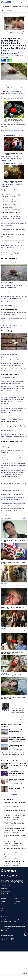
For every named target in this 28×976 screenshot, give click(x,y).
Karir (2, 908)
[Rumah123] (6, 2)
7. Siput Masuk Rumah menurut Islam (11, 209)
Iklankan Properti (17, 901)
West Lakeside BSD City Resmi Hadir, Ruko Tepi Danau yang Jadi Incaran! (18, 746)
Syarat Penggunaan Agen (6, 921)
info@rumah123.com (6, 891)
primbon (5, 515)
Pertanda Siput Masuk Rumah (8, 196)
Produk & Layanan (4, 903)
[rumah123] (9, 870)
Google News (14, 499)
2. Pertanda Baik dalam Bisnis (9, 201)
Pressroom (3, 910)
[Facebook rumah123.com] (2, 876)
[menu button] (26, 2)
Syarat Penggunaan (4, 919)
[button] (18, 194)
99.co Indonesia (17, 916)
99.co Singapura (17, 919)
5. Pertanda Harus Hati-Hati (9, 206)
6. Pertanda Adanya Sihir (8, 207)
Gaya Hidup (10, 13)
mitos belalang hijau (15, 130)
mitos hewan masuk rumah (19, 93)
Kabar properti (5, 6)
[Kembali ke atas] (25, 935)
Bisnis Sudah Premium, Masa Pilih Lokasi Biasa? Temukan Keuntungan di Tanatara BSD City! (16, 738)
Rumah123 (16, 505)
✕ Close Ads (24, 973)
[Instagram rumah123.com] (7, 876)
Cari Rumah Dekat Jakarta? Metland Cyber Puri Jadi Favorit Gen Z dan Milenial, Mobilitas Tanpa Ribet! (15, 829)
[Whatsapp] (10, 60)
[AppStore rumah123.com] (5, 938)
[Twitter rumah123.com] (4, 876)
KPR (15, 903)
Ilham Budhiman (20, 55)
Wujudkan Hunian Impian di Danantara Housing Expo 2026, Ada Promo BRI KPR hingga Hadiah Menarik (17, 753)
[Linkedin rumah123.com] (13, 876)
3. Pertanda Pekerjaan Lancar (9, 202)
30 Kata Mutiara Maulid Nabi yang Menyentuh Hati (18, 780)
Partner (2, 906)
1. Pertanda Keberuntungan (9, 199)
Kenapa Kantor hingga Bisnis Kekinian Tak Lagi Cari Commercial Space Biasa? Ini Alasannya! (17, 730)
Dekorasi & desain (14, 6)
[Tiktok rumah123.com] (16, 876)
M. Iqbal (6, 57)
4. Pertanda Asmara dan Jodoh (10, 204)
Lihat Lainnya (14, 794)
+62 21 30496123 (6, 893)
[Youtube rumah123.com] (10, 876)
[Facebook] (2, 60)
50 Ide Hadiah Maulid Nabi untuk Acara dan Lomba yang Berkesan (18, 764)
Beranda (3, 13)
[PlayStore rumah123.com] (15, 938)
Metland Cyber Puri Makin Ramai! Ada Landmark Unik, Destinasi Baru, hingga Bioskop (13, 842)
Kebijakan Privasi (4, 916)
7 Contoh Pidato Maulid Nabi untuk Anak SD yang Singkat (16, 772)
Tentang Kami (3, 901)
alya (17, 791)
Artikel (7, 13)
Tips (20, 6)
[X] (5, 60)
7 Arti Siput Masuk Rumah (7, 198)
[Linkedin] (8, 60)
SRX (15, 921)
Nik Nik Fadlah (18, 775)
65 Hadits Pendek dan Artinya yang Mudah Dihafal (17, 787)
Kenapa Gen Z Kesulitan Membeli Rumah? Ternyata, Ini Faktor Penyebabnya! (14, 862)
